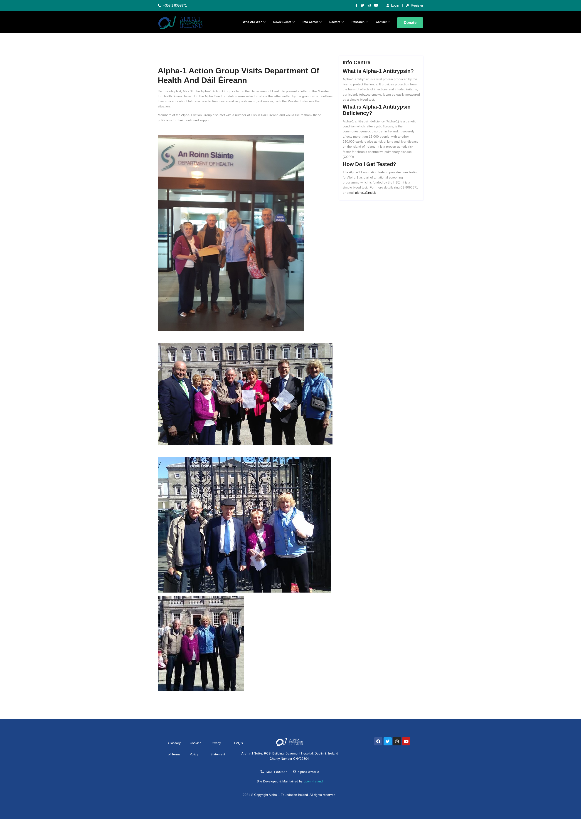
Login (394, 5)
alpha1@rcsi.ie (366, 192)
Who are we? (252, 22)
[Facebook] (378, 741)
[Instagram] (369, 5)
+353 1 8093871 (175, 5)
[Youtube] (376, 5)
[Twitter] (362, 5)
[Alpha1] (188, 22)
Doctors (334, 22)
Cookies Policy (195, 748)
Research (358, 22)
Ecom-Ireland (313, 781)
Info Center (310, 22)
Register (416, 5)
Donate (410, 22)
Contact (381, 22)
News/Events (282, 22)
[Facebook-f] (356, 5)
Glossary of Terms (174, 748)
